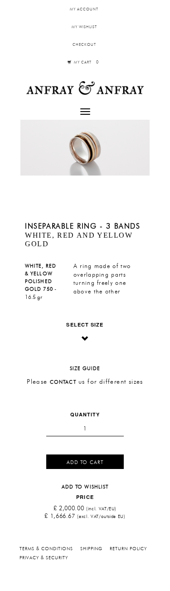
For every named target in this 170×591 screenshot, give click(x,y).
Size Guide (85, 368)
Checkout (84, 45)
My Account (84, 9)
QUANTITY (85, 414)
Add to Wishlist (85, 487)
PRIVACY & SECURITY (43, 558)
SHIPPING (91, 549)
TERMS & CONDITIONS (46, 549)
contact (63, 382)
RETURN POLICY (128, 549)
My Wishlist (84, 27)
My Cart (86, 62)
